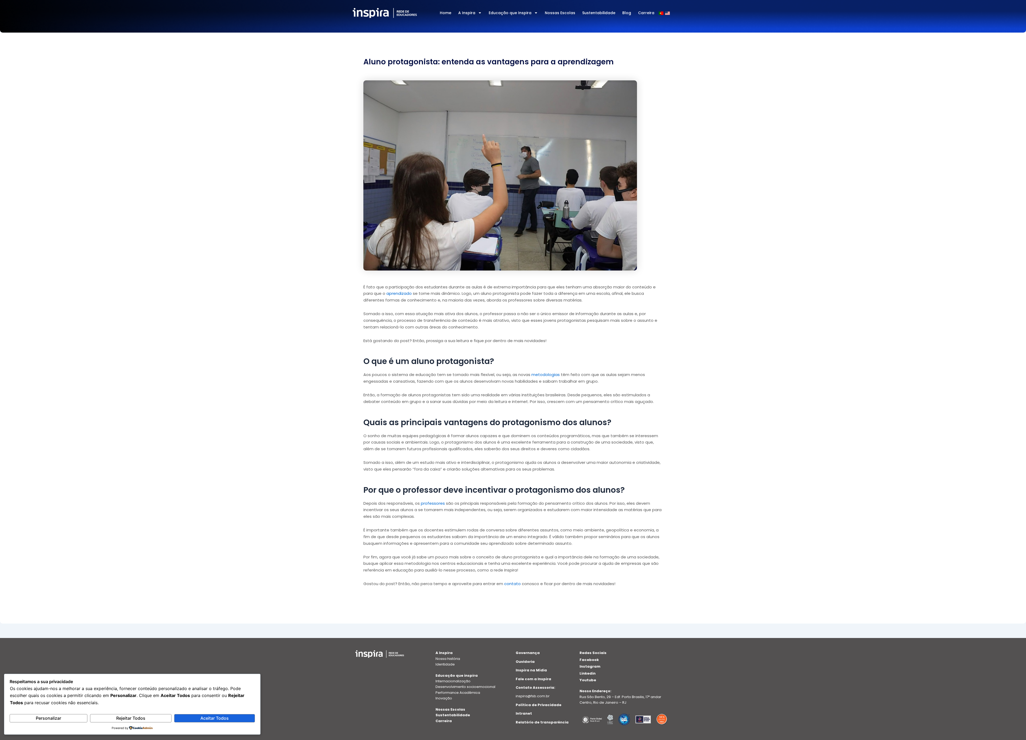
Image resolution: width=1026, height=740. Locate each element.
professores (433, 503)
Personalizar (48, 718)
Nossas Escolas (560, 12)
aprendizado (399, 293)
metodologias (545, 374)
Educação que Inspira (510, 12)
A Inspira (466, 12)
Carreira (646, 12)
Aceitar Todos (214, 718)
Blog (626, 12)
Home (445, 12)
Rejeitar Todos (130, 718)
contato (512, 583)
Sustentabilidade (598, 12)
